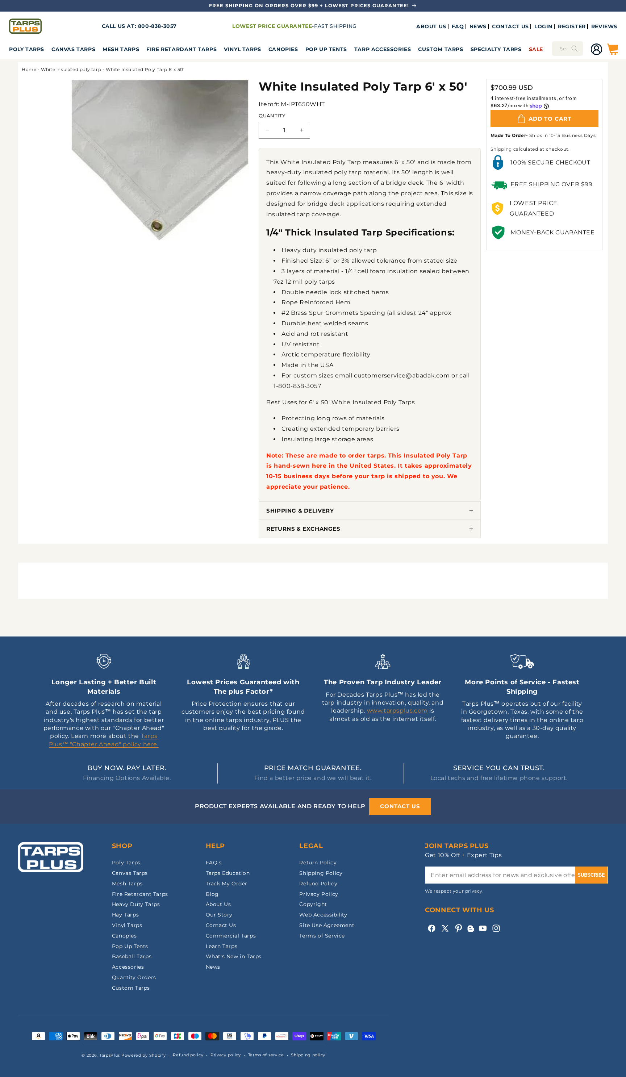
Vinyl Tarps (242, 49)
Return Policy (318, 862)
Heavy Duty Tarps (136, 904)
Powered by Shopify (143, 1055)
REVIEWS (604, 26)
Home (29, 69)
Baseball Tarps (131, 956)
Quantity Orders (134, 977)
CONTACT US (510, 26)
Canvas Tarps (73, 49)
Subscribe (591, 875)
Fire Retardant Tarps (181, 49)
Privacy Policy (318, 894)
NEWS (478, 26)
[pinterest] (458, 928)
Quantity (272, 115)
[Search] (575, 48)
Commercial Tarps (231, 935)
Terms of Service (322, 935)
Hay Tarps (125, 914)
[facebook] (431, 928)
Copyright (313, 904)
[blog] (470, 931)
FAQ (458, 26)
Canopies (283, 49)
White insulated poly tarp (71, 69)
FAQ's (214, 862)
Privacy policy (225, 1054)
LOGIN (543, 26)
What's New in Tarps (234, 956)
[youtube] (482, 928)
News (213, 967)
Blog (212, 894)
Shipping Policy (320, 873)
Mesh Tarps (121, 49)
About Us (218, 904)
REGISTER (572, 26)
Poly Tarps (26, 49)
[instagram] (496, 928)
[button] (26, 49)
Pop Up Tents (326, 49)
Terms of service (266, 1054)
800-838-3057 (157, 26)
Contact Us (221, 925)
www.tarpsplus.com (397, 710)
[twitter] (445, 928)
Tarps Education (228, 873)
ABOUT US (431, 26)
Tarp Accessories (382, 49)
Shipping (501, 149)
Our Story (219, 914)
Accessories (128, 967)
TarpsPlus (109, 1055)
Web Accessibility (323, 914)
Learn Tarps (222, 946)
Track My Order (226, 883)
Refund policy (188, 1054)
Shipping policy (308, 1054)
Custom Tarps (131, 988)
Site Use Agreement (326, 925)
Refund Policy (318, 883)
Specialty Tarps (496, 49)
